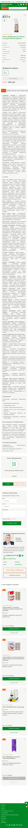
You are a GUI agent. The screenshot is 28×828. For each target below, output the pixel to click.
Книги (4, 564)
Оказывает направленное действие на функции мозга (12, 616)
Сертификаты (18, 564)
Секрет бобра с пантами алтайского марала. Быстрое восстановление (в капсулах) (13, 659)
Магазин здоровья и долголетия (6, 4)
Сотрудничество (19, 1)
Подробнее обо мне (14, 575)
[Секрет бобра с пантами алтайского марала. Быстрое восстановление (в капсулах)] (14, 646)
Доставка (3, 805)
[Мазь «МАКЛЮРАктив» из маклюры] (14, 695)
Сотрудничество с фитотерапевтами (9, 814)
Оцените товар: (6, 519)
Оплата (3, 807)
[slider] (5, 34)
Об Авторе (3, 818)
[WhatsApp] (9, 17)
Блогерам (3, 816)
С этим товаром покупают (10, 584)
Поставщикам (4, 812)
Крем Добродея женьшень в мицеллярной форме (11, 757)
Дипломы (17, 562)
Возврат (3, 809)
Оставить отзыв (12, 523)
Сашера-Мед (22, 59)
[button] (24, 15)
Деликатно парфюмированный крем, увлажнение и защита (12, 763)
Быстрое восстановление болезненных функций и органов (12, 665)
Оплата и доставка (5, 1)
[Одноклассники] (5, 17)
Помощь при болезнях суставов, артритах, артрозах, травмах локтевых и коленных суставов (13, 713)
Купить (8, 484)
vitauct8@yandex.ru (11, 558)
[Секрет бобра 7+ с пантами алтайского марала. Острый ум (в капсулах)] (14, 596)
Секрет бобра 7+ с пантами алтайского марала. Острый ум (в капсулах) (12, 609)
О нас (12, 1)
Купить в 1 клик (20, 484)
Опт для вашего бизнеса (7, 810)
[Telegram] (7, 17)
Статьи (5, 562)
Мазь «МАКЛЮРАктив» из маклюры (13, 707)
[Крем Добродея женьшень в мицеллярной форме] (14, 745)
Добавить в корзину (14, 628)
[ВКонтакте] (3, 17)
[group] (16, 26)
